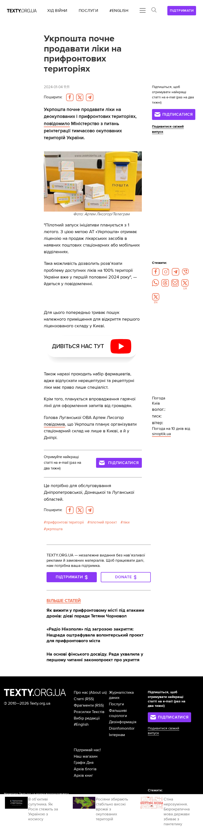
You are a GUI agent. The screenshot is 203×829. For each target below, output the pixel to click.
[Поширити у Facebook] (70, 97)
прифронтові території (65, 522)
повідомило (57, 124)
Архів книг (83, 775)
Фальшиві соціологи (118, 713)
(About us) (98, 692)
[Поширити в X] (79, 97)
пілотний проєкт (103, 522)
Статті (79, 698)
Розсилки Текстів (89, 711)
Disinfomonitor (121, 728)
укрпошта (54, 529)
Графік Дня (84, 762)
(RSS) (89, 698)
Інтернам (117, 734)
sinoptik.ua (161, 433)
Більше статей (64, 600)
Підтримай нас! (87, 749)
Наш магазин (86, 756)
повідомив (54, 424)
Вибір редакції (87, 718)
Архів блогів (85, 769)
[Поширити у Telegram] (89, 97)
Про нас (81, 692)
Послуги (116, 704)
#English (81, 724)
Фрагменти (84, 705)
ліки (126, 522)
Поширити (53, 97)
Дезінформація (122, 721)
